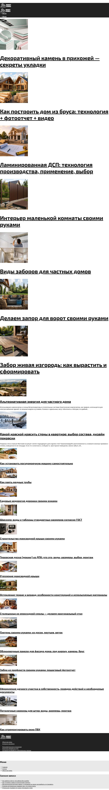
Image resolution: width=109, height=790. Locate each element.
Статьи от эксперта (8, 744)
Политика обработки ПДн (10, 749)
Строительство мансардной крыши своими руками (32, 538)
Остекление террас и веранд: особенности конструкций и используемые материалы (53, 594)
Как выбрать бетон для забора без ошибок (15, 781)
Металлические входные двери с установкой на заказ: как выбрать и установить (27, 784)
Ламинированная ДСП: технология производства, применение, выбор (46, 167)
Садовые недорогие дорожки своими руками (28, 500)
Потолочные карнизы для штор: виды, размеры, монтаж (35, 710)
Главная (4, 767)
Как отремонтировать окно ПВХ (20, 729)
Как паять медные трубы (16, 482)
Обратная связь (7, 742)
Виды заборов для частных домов (45, 271)
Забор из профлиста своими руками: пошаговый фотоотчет (37, 669)
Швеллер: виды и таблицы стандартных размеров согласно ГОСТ (41, 519)
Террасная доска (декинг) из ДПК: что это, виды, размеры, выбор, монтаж (46, 557)
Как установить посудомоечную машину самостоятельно (36, 463)
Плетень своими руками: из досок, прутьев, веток (31, 632)
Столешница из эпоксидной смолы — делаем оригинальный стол (41, 613)
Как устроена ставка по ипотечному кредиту (16, 782)
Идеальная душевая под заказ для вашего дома (17, 788)
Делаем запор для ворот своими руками (54, 318)
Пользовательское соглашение (12, 747)
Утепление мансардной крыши (19, 576)
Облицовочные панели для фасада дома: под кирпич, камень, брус (42, 651)
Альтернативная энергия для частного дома (35, 401)
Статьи (4, 769)
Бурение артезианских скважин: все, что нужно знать (19, 786)
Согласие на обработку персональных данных (16, 750)
